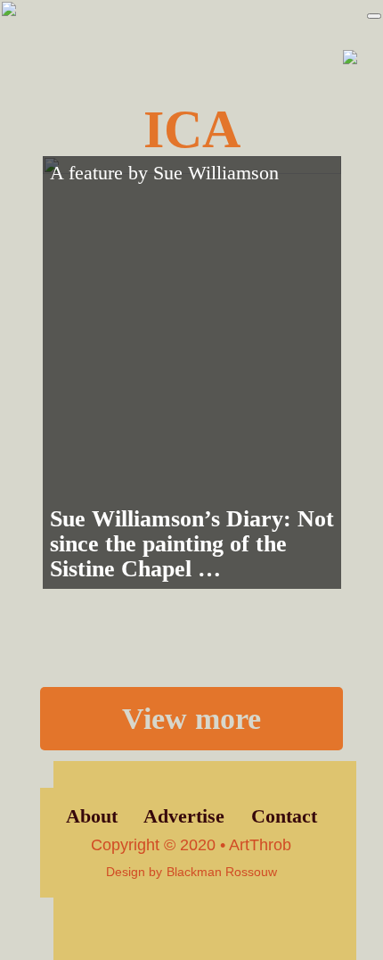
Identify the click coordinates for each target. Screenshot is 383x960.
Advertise (183, 816)
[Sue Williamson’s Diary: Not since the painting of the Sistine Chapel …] (192, 372)
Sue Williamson (216, 173)
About (92, 816)
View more (191, 718)
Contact (284, 816)
